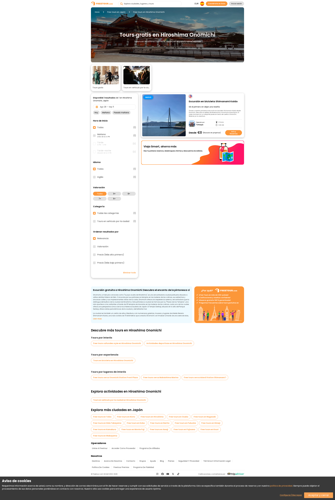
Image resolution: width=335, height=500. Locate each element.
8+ (129, 193)
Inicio (97, 12)
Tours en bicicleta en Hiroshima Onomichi (113, 360)
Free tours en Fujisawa (184, 429)
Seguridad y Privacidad (188, 461)
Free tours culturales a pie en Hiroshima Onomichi (117, 343)
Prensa (171, 461)
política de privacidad (281, 485)
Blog (162, 461)
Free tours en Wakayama (105, 435)
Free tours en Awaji (159, 429)
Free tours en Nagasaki (205, 416)
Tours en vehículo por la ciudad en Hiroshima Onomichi (119, 400)
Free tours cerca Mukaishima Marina (160, 377)
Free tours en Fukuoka (185, 423)
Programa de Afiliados (150, 448)
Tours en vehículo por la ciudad (116, 221)
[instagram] (157, 474)
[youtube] (167, 474)
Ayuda (153, 461)
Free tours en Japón (116, 12)
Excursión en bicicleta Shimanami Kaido (213, 101)
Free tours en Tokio (102, 416)
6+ (114, 198)
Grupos (142, 461)
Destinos (96, 461)
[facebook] (162, 474)
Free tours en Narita (159, 423)
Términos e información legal (216, 461)
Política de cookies (100, 467)
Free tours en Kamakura (104, 429)
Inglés (116, 177)
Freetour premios (121, 467)
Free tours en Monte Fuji (133, 429)
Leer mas (97, 318)
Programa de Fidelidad (143, 467)
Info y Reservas (234, 132)
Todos (100, 193)
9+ (114, 193)
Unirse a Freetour (99, 448)
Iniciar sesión (236, 3)
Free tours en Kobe (136, 423)
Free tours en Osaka (178, 416)
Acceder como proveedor (123, 448)
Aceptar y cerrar (318, 495)
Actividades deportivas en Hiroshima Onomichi (169, 343)
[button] (106, 77)
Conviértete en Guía (216, 3)
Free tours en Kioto (126, 416)
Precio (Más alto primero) (110, 254)
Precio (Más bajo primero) (110, 263)
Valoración (102, 246)
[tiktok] (178, 474)
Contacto (130, 461)
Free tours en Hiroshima (152, 416)
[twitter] (173, 474)
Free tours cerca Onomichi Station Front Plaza (115, 377)
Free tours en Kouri (210, 429)
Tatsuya (199, 125)
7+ (100, 198)
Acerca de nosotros (113, 461)
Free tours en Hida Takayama (107, 423)
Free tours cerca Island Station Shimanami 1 (205, 377)
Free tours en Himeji (210, 423)
